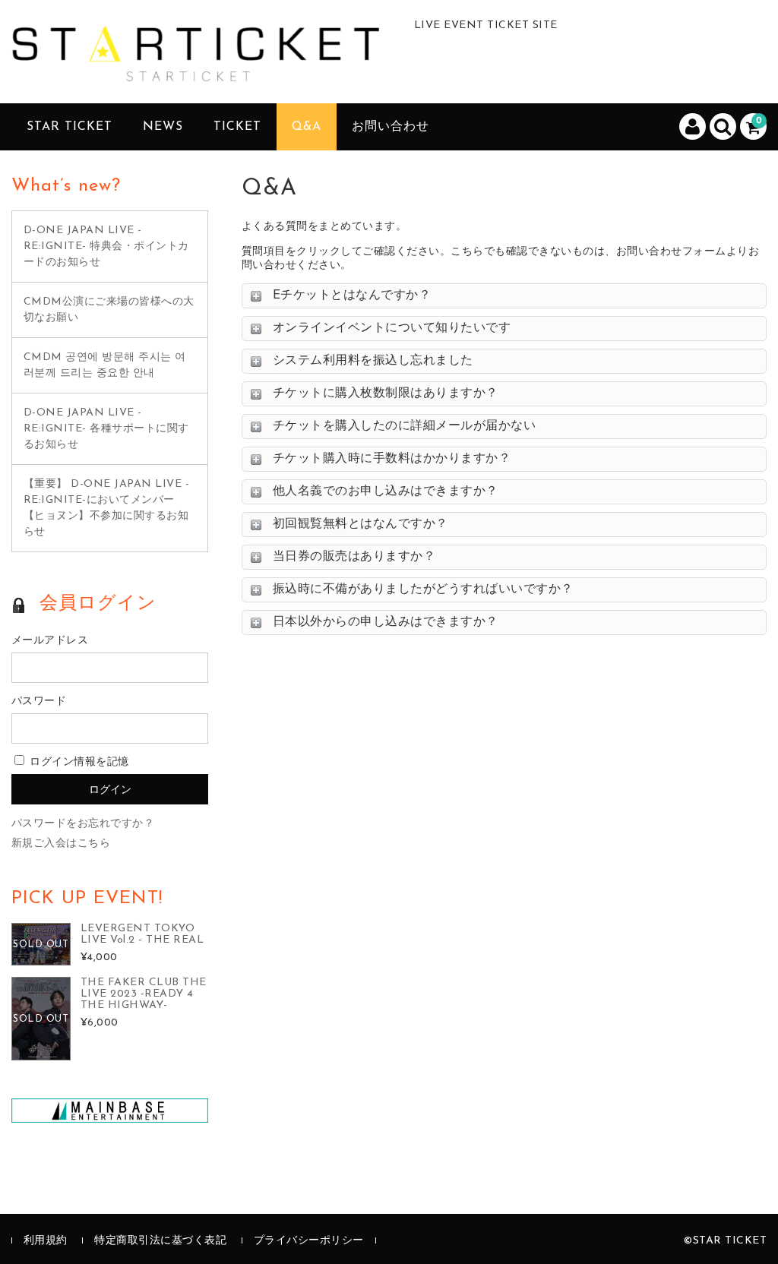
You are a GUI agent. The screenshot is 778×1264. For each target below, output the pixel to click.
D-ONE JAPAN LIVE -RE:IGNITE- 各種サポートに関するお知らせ (106, 428)
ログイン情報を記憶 (78, 762)
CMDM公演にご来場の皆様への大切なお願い (109, 310)
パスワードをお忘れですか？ (83, 824)
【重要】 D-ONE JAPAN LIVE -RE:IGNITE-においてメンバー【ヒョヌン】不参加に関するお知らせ (107, 508)
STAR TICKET (69, 127)
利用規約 (46, 1241)
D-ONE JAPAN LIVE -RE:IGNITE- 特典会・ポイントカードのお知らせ (106, 246)
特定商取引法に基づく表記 (160, 1241)
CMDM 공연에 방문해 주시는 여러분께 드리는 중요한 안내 (105, 365)
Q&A (306, 127)
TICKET (237, 127)
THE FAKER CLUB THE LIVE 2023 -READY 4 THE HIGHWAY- (144, 994)
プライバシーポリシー (309, 1241)
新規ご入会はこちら (61, 843)
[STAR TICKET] (201, 67)
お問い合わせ (390, 127)
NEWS (163, 127)
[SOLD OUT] (41, 957)
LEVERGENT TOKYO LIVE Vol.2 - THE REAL (142, 934)
